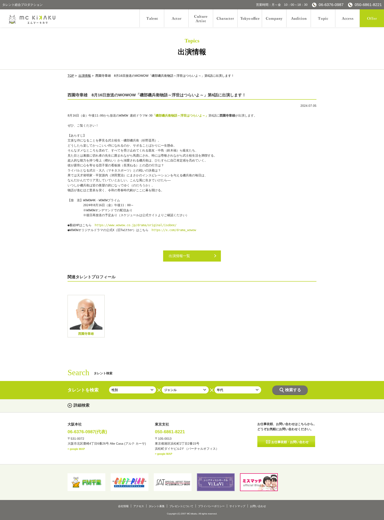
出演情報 (84, 75)
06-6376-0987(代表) (87, 431)
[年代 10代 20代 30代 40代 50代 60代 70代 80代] (238, 390)
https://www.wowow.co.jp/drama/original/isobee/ (135, 225)
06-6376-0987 (331, 4)
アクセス (138, 506)
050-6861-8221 (368, 4)
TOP (71, 75)
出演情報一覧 (179, 256)
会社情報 (123, 506)
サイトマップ (237, 506)
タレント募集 (157, 506)
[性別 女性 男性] (132, 390)
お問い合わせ (258, 506)
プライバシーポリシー (211, 506)
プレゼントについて (181, 506)
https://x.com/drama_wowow (174, 230)
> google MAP (76, 449)
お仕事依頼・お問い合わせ (290, 442)
